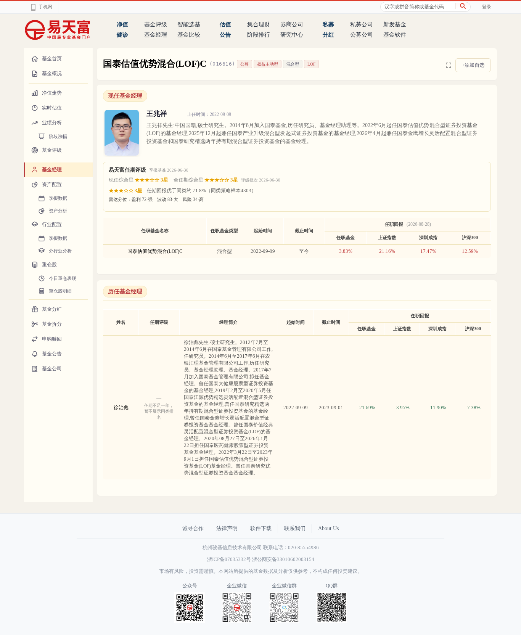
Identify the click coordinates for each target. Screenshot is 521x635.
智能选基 (188, 24)
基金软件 (394, 35)
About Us (328, 528)
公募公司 (361, 35)
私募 (328, 24)
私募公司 (361, 24)
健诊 (122, 35)
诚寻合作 (193, 528)
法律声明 (227, 528)
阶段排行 (258, 35)
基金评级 (155, 24)
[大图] (448, 65)
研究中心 (291, 35)
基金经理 (155, 35)
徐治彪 (121, 407)
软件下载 (261, 528)
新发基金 (394, 24)
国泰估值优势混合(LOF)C (155, 251)
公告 (225, 35)
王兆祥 (156, 113)
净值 (122, 24)
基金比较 (188, 35)
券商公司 (291, 24)
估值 (225, 24)
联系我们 (295, 528)
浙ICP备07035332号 (229, 559)
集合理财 (258, 24)
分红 (328, 35)
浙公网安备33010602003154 (283, 559)
